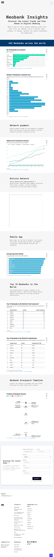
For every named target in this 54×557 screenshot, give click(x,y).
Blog (15, 532)
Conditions (16, 544)
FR (51, 555)
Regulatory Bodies (18, 525)
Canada (28, 514)
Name (38, 449)
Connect (16, 552)
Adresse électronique (28, 449)
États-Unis (30, 528)
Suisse (28, 524)
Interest (25, 454)
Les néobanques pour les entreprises (19, 513)
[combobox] (51, 555)
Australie (29, 510)
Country (24, 470)
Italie (28, 520)
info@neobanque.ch (6, 495)
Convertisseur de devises (18, 522)
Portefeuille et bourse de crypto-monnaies (18, 519)
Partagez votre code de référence (19, 535)
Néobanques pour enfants (18, 510)
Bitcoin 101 (17, 527)
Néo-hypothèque (18, 537)
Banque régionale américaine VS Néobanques (5, 546)
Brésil (28, 512)
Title (24, 465)
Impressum (16, 546)
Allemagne (29, 518)
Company (24, 459)
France (29, 516)
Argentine (29, 508)
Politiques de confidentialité (18, 549)
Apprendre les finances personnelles (19, 529)
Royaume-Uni (30, 526)
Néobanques (16, 507)
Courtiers (16, 515)
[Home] (3, 2)
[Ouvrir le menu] (51, 2)
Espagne (29, 522)
